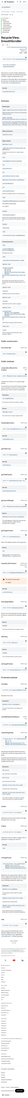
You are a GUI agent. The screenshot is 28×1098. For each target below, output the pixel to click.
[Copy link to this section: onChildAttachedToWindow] (2, 719)
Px (5, 269)
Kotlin (20, 52)
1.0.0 (26, 51)
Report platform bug (5, 1056)
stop (4, 330)
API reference (6, 7)
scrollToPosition (7, 592)
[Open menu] (2, 1)
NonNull (11, 249)
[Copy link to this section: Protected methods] (18, 678)
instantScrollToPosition (10, 201)
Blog (2, 979)
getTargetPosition (8, 191)
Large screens (4, 1005)
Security (3, 972)
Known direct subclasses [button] (9, 65)
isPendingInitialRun (8, 215)
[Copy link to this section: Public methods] (15, 361)
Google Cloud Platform (6, 1079)
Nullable (5, 144)
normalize (5, 249)
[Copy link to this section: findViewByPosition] (15, 423)
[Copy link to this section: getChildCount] (12, 449)
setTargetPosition (8, 235)
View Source (22, 49)
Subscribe (20, 1090)
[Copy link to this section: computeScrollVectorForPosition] (8, 370)
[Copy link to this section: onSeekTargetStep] (14, 733)
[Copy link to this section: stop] (5, 919)
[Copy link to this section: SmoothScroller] (12, 348)
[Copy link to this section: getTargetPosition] (14, 531)
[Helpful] (10, 15)
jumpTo (6, 206)
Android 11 (3, 1035)
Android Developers (5, 11)
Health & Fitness (4, 992)
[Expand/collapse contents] (9, 18)
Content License (15, 950)
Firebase (3, 1077)
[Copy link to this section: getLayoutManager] (15, 500)
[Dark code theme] (26, 57)
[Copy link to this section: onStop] (7, 826)
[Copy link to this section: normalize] (9, 684)
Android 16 (3, 1023)
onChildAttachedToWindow (10, 260)
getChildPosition (7, 176)
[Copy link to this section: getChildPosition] (13, 475)
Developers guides (5, 1043)
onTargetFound (7, 311)
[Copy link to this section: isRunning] (8, 637)
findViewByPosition (8, 161)
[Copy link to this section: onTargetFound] (12, 858)
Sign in (24, 1)
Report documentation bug (7, 1058)
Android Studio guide (6, 1041)
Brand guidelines (15, 1087)
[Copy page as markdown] (7, 45)
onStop (4, 301)
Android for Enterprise (6, 970)
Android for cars (5, 1012)
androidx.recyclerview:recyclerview (19, 47)
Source (2, 975)
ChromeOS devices (5, 1010)
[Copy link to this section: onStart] (7, 806)
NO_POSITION (6, 556)
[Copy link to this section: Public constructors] (19, 341)
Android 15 (3, 1025)
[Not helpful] (12, 15)
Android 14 (3, 1028)
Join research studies (6, 1063)
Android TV (3, 1015)
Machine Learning (5, 990)
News (2, 977)
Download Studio (5, 1048)
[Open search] (18, 2)
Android (3, 968)
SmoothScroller (7, 114)
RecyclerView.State (15, 272)
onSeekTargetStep (8, 268)
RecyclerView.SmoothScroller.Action (12, 275)
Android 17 (3, 1021)
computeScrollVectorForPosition (12, 148)
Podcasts (3, 982)
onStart (5, 291)
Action (24, 759)
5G (2, 999)
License (7, 1087)
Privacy (2, 997)
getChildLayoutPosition (9, 491)
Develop (13, 11)
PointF (10, 144)
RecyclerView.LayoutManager (10, 123)
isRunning (5, 228)
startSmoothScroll (15, 83)
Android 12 (3, 1032)
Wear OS (3, 1008)
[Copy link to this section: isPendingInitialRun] (14, 602)
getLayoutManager (7, 183)
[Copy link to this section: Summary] (10, 101)
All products (4, 1082)
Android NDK (4, 1050)
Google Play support (5, 1061)
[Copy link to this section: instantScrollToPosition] (2, 565)
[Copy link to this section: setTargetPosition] (14, 664)
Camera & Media (5, 995)
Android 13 (3, 1030)
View (4, 157)
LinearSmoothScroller (8, 66)
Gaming (3, 988)
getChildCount (7, 168)
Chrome (3, 1075)
